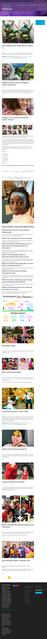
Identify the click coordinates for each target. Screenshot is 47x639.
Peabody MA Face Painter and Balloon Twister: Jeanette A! (15, 84)
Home (3, 13)
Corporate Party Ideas (32, 5)
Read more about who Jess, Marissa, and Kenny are (6, 608)
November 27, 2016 (5, 414)
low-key (26, 593)
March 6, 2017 (4, 348)
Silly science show (6, 163)
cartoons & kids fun (28, 588)
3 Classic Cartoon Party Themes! (13, 482)
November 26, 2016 (5, 563)
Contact (40, 8)
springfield (6, 13)
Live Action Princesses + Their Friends (15, 411)
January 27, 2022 (4, 50)
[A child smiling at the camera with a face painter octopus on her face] (18, 224)
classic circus (27, 599)
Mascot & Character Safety (11, 372)
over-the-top (27, 595)
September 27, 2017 (5, 87)
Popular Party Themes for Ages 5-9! (14, 449)
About (43, 5)
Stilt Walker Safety (8, 346)
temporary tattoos (10, 92)
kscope (8, 50)
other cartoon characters (19, 92)
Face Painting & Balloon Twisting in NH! (16, 560)
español (42, 1)
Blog (39, 5)
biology (9, 142)
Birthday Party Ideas (22, 5)
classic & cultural (28, 590)
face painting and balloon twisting (11, 53)
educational (27, 596)
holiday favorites (28, 592)
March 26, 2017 (4, 122)
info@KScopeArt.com (40, 589)
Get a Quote (38, 22)
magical (26, 598)
